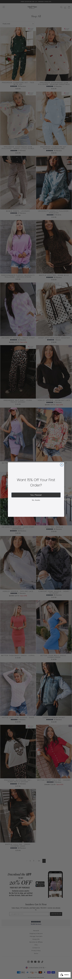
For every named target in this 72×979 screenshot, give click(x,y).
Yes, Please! (36, 495)
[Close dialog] (61, 464)
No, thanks (36, 500)
